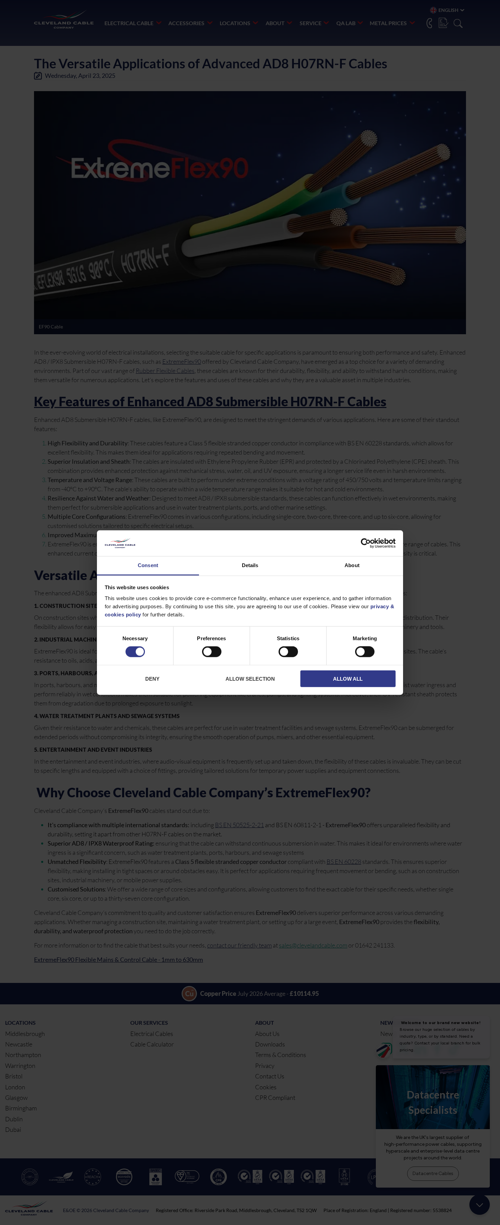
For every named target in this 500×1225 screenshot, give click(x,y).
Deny (152, 678)
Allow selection (250, 678)
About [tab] (352, 565)
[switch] (211, 653)
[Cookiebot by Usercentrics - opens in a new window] (366, 543)
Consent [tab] (148, 565)
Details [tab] (250, 565)
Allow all (348, 678)
